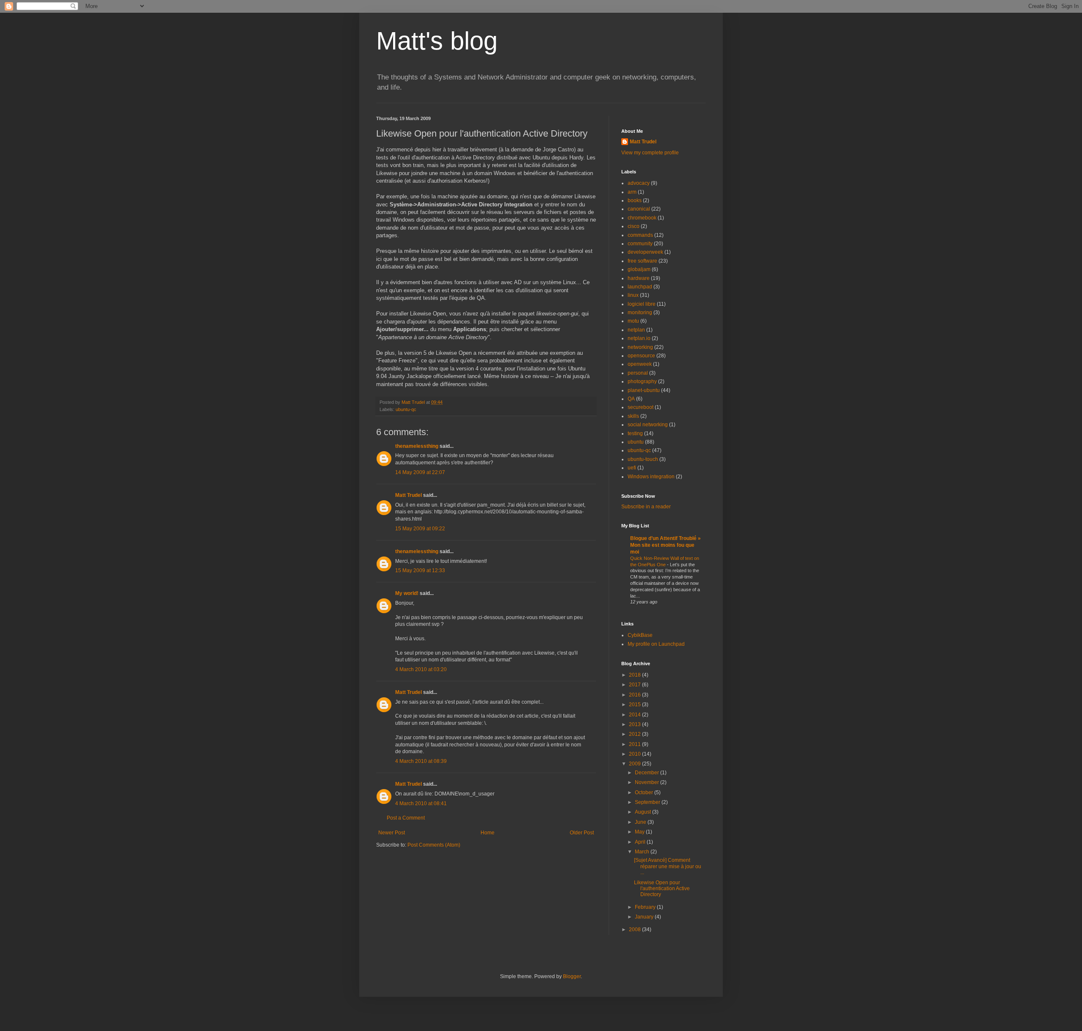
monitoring (640, 312)
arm (632, 192)
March (642, 852)
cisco (633, 226)
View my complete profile (650, 153)
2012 (635, 734)
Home (488, 833)
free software (642, 261)
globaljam (639, 269)
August (643, 812)
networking (640, 347)
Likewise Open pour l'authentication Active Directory (662, 889)
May (640, 832)
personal (638, 373)
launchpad (640, 287)
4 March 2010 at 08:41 (421, 803)
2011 (635, 744)
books (635, 200)
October (644, 792)
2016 (635, 695)
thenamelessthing (416, 446)
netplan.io (639, 338)
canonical (639, 209)
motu (633, 321)
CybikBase (640, 635)
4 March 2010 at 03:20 (421, 669)
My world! (406, 593)
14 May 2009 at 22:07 (420, 472)
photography (642, 381)
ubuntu (636, 442)
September (648, 802)
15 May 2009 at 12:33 (420, 570)
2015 (635, 704)
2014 (635, 715)
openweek (640, 364)
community (640, 244)
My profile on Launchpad (656, 644)
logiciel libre (642, 304)
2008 (635, 929)
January (645, 917)
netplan (636, 330)
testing (635, 433)
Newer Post (391, 833)
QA (631, 399)
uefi (632, 468)
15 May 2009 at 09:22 (420, 529)
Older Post (582, 833)
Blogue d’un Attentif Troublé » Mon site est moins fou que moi (665, 545)
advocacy (639, 183)
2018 (635, 675)
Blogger (572, 976)
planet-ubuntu (644, 390)
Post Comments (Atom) (433, 845)
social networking (648, 425)
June (641, 822)
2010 (635, 754)
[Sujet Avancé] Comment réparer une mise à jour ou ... (667, 866)
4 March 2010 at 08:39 (421, 761)
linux (633, 295)
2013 (635, 724)
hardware (639, 278)
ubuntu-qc (406, 409)
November (647, 782)
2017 (635, 685)
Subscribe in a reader (646, 507)
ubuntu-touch (643, 459)
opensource (641, 356)
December (647, 773)
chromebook (642, 218)
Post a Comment (406, 818)
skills (633, 416)
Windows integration (651, 477)
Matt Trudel (408, 495)
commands (640, 235)
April (641, 842)
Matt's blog (436, 41)
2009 (635, 764)
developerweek (645, 252)
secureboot (640, 407)
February (646, 907)
